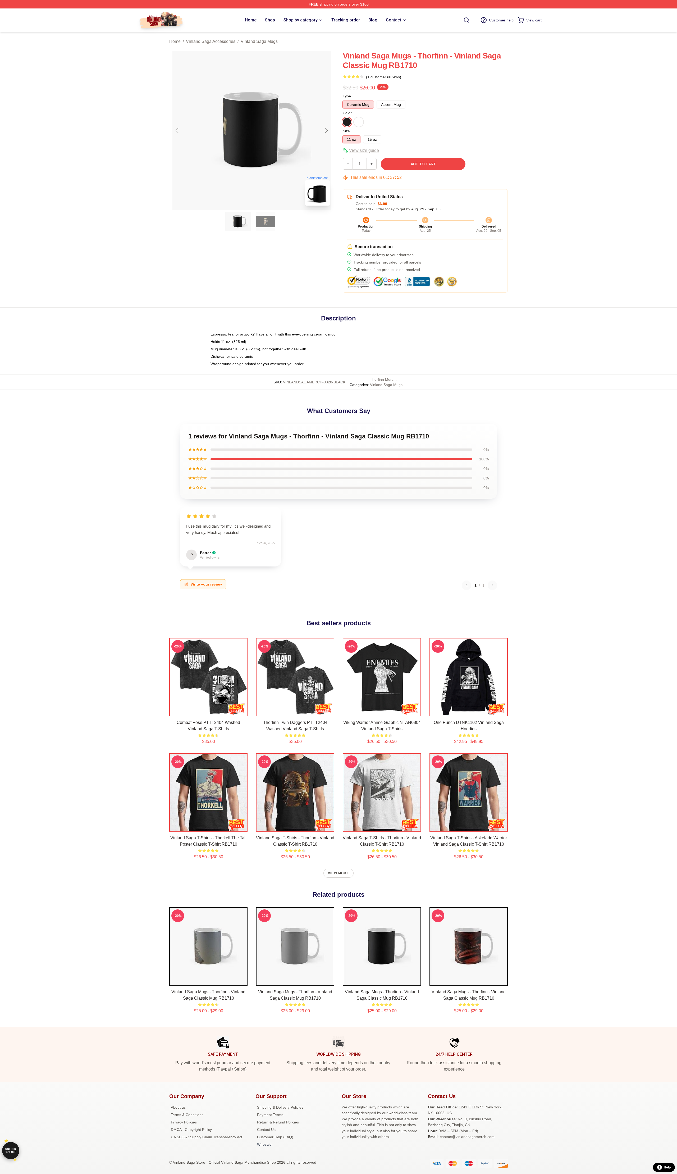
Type (347, 96)
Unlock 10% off (10, 1150)
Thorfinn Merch (383, 379)
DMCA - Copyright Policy (191, 1129)
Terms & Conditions (187, 1115)
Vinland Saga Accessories (210, 41)
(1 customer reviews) (383, 77)
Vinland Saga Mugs (259, 41)
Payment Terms (270, 1115)
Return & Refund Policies (278, 1122)
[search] (466, 20)
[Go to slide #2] (265, 221)
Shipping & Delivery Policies (280, 1107)
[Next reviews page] (492, 585)
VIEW (208, 711)
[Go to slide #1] (238, 221)
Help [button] (667, 1167)
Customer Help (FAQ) (275, 1137)
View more (338, 873)
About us (178, 1107)
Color (347, 113)
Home (175, 41)
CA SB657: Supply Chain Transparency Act (206, 1137)
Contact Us (266, 1129)
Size (346, 131)
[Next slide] (326, 130)
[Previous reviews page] (466, 585)
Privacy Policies (184, 1122)
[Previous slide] (177, 130)
